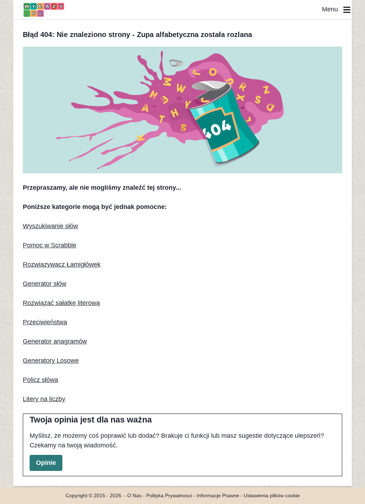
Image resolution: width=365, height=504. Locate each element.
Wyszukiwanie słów (50, 226)
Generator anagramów (55, 341)
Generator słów (44, 283)
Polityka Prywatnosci (169, 495)
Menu (332, 9)
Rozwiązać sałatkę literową (61, 302)
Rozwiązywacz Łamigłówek (62, 264)
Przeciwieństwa (45, 322)
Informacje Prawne (218, 495)
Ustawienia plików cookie (272, 495)
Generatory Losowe (51, 360)
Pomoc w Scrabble (49, 245)
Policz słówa (40, 379)
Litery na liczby (44, 399)
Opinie (46, 462)
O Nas (134, 495)
